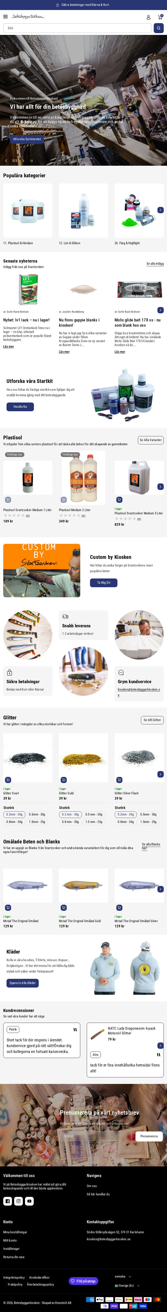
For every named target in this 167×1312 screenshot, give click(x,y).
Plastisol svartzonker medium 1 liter (27, 510)
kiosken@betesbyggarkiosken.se (109, 1239)
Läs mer (8, 346)
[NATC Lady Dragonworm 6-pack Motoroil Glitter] (97, 1034)
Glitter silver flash (127, 793)
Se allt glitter (152, 720)
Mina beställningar (15, 1232)
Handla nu (20, 407)
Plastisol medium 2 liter (74, 510)
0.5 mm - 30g (93, 814)
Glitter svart (11, 793)
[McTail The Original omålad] (27, 885)
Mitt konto (10, 1240)
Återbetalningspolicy (40, 1284)
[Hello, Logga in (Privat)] (148, 17)
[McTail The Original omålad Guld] (83, 885)
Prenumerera (148, 1136)
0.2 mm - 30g (70, 814)
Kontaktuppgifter (100, 1221)
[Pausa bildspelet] (29, 161)
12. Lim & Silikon (69, 243)
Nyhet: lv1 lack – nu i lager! (26, 319)
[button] (5, 16)
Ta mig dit (103, 583)
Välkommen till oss (19, 1175)
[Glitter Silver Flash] (139, 757)
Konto (8, 1221)
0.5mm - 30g (37, 814)
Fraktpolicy (15, 1284)
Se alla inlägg (155, 264)
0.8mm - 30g (14, 822)
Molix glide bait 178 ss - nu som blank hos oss (137, 322)
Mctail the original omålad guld (80, 921)
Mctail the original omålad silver (136, 921)
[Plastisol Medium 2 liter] (83, 477)
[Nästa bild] (23, 161)
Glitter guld (66, 793)
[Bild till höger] (160, 210)
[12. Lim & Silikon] (83, 210)
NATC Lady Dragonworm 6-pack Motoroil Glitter (132, 1030)
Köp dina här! (80, 140)
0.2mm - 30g (14, 814)
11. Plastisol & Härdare (18, 243)
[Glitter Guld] (83, 757)
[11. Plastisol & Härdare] (27, 210)
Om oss (92, 1186)
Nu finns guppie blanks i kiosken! (79, 322)
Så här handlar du (98, 1194)
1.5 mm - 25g (93, 822)
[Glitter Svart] (27, 757)
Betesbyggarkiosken (27, 1303)
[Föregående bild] (6, 161)
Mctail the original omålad (20, 921)
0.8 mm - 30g (70, 822)
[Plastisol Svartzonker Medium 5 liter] (139, 477)
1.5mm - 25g (37, 822)
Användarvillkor (39, 1278)
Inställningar (11, 1249)
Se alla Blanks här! (151, 846)
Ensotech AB (63, 1303)
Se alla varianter (151, 440)
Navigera (94, 1175)
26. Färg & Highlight (127, 243)
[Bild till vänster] (6, 210)
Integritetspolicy (14, 1278)
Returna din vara (14, 1257)
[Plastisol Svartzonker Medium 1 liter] (27, 477)
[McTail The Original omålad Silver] (139, 885)
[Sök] (159, 28)
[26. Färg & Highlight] (139, 210)
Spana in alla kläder (23, 983)
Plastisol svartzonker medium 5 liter (139, 513)
